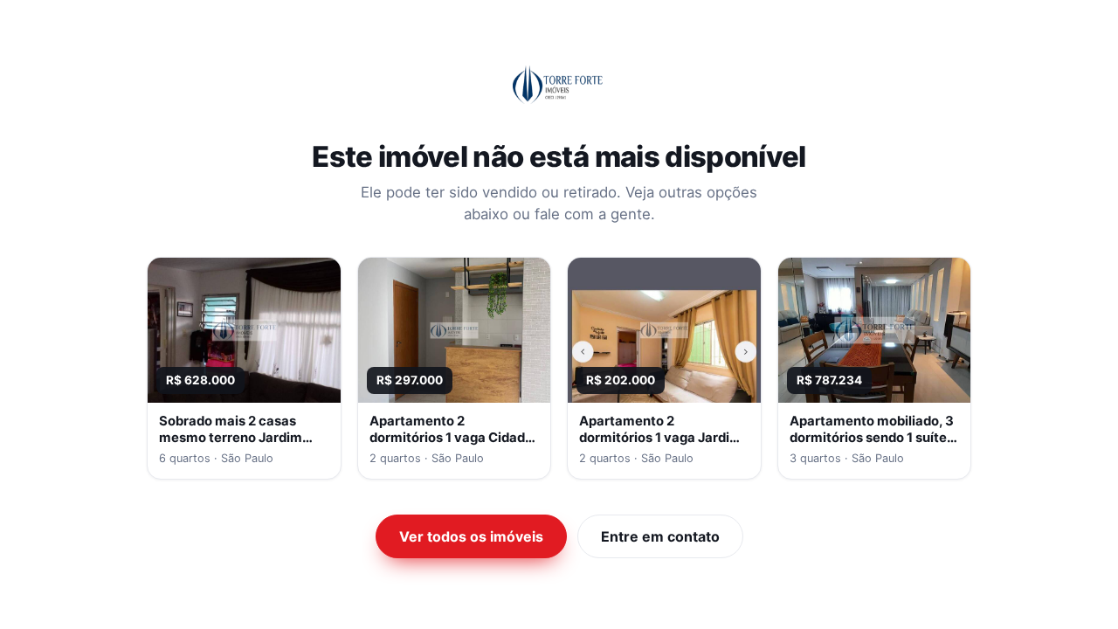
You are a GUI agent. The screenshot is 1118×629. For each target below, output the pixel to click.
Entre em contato (660, 536)
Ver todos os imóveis (471, 536)
